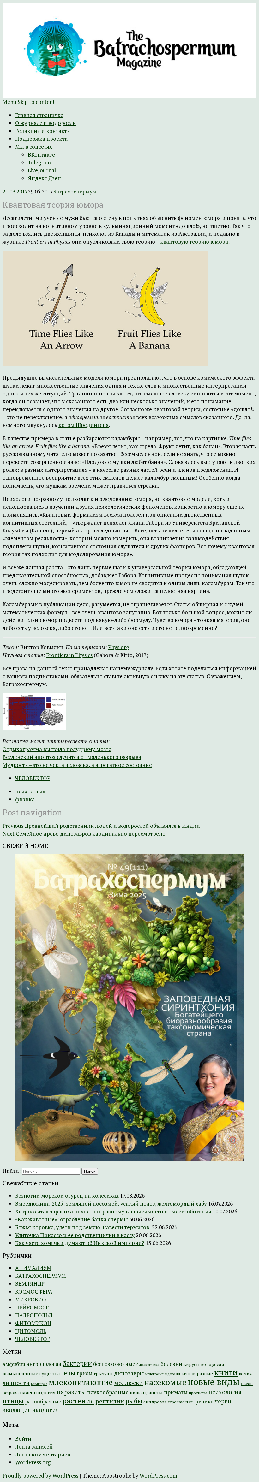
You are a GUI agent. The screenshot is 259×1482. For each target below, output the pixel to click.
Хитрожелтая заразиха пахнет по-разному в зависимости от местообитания (113, 1211)
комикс (246, 1374)
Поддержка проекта (41, 138)
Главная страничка (39, 115)
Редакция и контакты (43, 130)
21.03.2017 (15, 191)
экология (45, 1410)
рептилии (109, 1401)
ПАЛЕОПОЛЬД (33, 1315)
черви (223, 1401)
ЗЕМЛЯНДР (30, 1283)
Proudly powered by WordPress (40, 1475)
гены (68, 1373)
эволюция (17, 1410)
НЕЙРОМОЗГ (32, 1307)
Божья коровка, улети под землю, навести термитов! (83, 1227)
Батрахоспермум (75, 191)
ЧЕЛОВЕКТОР (32, 778)
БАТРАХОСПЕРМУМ (40, 1275)
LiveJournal (42, 170)
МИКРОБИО (30, 1299)
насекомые (165, 1382)
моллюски (128, 1383)
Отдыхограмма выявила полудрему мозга (57, 749)
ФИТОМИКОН (33, 1323)
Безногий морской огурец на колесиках (67, 1195)
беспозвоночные (114, 1363)
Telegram (39, 162)
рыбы (133, 1401)
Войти (23, 1438)
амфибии (14, 1363)
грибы (85, 1373)
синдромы (154, 1402)
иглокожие (154, 1374)
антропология (44, 1363)
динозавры (129, 1373)
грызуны (103, 1374)
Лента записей (34, 1446)
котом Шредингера (83, 425)
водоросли (212, 1364)
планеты (153, 1393)
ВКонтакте (41, 154)
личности (16, 1383)
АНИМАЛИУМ (33, 1268)
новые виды (214, 1382)
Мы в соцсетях (33, 146)
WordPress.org (33, 1462)
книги (226, 1372)
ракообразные (43, 1401)
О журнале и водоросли (45, 123)
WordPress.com (158, 1475)
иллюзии (172, 1374)
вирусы (192, 1364)
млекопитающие (81, 1382)
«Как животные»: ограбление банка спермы (71, 1219)
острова (11, 1393)
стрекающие (180, 1402)
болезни (171, 1363)
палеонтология (38, 1392)
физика (25, 799)
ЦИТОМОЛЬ (30, 1331)
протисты (198, 1393)
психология (30, 791)
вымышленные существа (31, 1374)
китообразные (197, 1374)
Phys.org (118, 647)
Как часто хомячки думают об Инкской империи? (79, 1243)
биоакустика (147, 1364)
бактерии (77, 1363)
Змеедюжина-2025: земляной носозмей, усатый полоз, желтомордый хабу (111, 1203)
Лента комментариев (42, 1454)
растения (78, 1401)
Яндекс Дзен (44, 178)
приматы (176, 1392)
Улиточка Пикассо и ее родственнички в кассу (75, 1235)
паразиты (71, 1392)
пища (136, 1393)
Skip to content (36, 101)
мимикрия (39, 1384)
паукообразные (108, 1392)
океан (247, 1383)
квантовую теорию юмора (194, 241)
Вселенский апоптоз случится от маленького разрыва (72, 757)
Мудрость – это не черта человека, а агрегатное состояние (77, 764)
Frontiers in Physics (69, 655)
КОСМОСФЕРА (33, 1291)
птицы (13, 1400)
